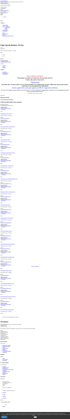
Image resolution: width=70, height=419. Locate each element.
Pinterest (4, 67)
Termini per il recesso (6, 371)
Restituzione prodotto (6, 346)
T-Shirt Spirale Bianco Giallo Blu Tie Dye (7, 126)
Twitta (4, 66)
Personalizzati (5, 31)
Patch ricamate (5, 30)
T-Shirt (6, 29)
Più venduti (5, 360)
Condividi (4, 65)
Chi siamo (4, 366)
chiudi (35, 417)
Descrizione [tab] (5, 72)
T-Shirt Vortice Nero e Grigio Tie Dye (7, 309)
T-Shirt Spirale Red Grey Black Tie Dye (7, 257)
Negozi (4, 374)
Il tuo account (3, 341)
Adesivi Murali (5, 25)
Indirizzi (4, 349)
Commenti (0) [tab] (5, 74)
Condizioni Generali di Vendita (8, 369)
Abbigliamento (6, 27)
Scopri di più (37, 415)
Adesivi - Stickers (6, 26)
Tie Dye (6, 28)
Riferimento (2, 95)
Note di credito (5, 348)
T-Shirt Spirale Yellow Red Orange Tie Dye (8, 296)
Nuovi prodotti (5, 359)
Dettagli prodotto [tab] (5, 73)
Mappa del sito (5, 373)
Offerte (4, 358)
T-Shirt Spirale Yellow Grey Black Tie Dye (7, 191)
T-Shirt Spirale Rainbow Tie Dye (6, 270)
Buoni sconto (5, 350)
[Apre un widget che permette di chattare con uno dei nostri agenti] (4, 417)
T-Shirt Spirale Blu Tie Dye (5, 204)
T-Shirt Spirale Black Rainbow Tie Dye (7, 283)
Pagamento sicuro (6, 367)
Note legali (4, 370)
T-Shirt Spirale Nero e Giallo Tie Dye (6, 165)
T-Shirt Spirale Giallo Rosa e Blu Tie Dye (7, 244)
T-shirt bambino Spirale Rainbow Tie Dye (7, 152)
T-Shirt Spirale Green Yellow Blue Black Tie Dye (9, 178)
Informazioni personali (6, 345)
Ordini (4, 347)
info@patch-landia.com (4, 10)
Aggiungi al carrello (4, 60)
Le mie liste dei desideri (7, 351)
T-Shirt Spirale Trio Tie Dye (5, 139)
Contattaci (4, 372)
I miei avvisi (5, 352)
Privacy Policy (5, 368)
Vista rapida (2, 109)
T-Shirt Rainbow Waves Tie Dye (6, 113)
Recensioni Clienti (5, 402)
